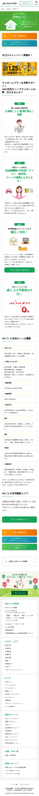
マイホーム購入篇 (18, 618)
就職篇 (8, 615)
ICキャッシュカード (11, 718)
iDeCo (7, 667)
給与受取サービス (11, 728)
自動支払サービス (11, 734)
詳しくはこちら (20, 593)
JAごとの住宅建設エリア (19, 519)
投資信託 (8, 663)
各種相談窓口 (9, 630)
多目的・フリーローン (12, 694)
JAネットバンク (10, 737)
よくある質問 (9, 627)
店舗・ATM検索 (10, 755)
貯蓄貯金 (8, 654)
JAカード (8, 724)
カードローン (9, 697)
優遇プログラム (10, 721)
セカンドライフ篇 (11, 620)
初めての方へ (27, 3)
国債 (6, 660)
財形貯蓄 (8, 657)
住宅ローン (8, 682)
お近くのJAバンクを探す (18, 561)
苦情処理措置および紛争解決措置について (19, 633)
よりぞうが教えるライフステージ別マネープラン (15, 612)
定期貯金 (8, 648)
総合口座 (8, 645)
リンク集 (14, 784)
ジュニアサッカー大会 (12, 773)
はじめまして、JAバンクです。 (15, 624)
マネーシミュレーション (13, 670)
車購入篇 (16, 615)
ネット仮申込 (9, 706)
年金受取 (8, 731)
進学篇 (8, 618)
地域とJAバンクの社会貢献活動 (15, 767)
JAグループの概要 (11, 607)
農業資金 (8, 700)
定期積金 (8, 651)
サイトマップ (24, 784)
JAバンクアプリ (10, 740)
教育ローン (8, 691)
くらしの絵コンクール (12, 770)
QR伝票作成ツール (11, 743)
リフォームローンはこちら (20, 270)
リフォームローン (11, 685)
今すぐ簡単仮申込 (19, 36)
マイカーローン (10, 688)
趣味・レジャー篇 (27, 615)
